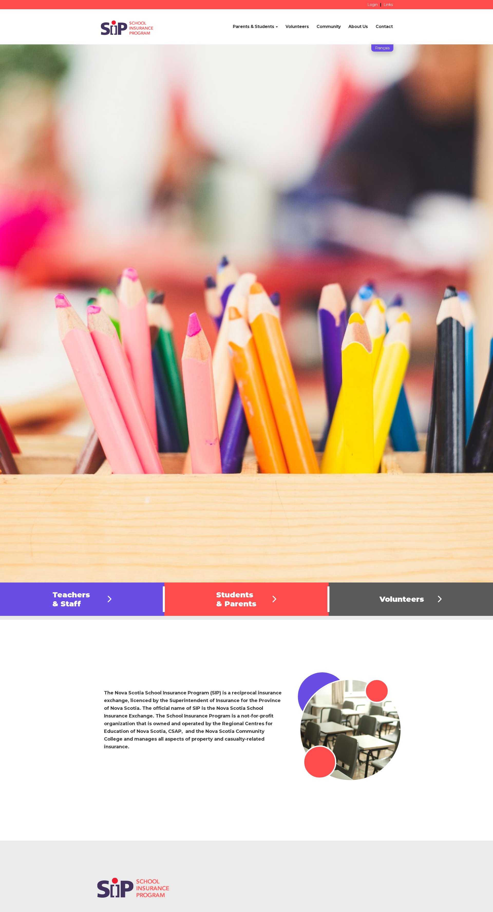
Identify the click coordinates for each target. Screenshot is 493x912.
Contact (384, 26)
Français (382, 48)
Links (388, 4)
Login (372, 4)
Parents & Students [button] (254, 26)
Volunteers (297, 26)
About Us (358, 26)
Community (329, 26)
